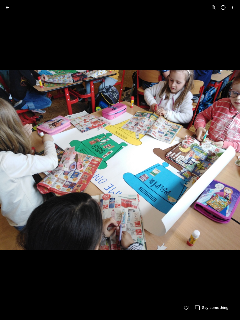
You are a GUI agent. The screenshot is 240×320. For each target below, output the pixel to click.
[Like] (186, 308)
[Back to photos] (7, 7)
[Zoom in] (213, 7)
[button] (226, 160)
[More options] (232, 7)
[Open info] (223, 7)
